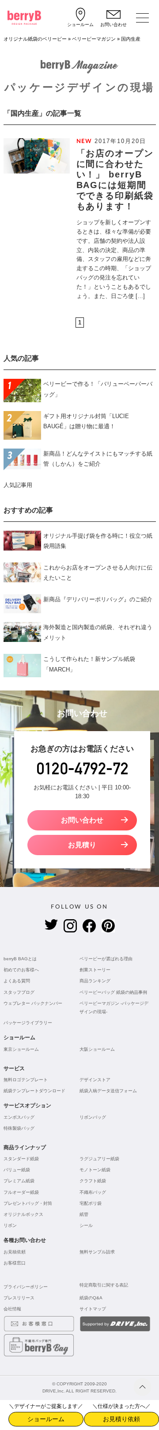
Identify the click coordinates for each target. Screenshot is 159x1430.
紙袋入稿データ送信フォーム (108, 1090)
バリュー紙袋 (17, 1169)
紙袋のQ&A (91, 1297)
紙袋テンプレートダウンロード (34, 1090)
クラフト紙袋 (93, 1180)
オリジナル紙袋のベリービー (35, 39)
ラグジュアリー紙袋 (99, 1158)
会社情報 (12, 1308)
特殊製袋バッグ (19, 1128)
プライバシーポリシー (26, 1286)
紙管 (84, 1214)
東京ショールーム (21, 1049)
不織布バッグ (93, 1192)
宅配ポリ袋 (91, 1203)
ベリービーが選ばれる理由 (106, 958)
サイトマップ (93, 1308)
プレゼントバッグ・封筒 (28, 1203)
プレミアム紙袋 (19, 1180)
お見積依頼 (15, 1251)
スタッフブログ (19, 992)
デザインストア (95, 1079)
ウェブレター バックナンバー (33, 1003)
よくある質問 (17, 980)
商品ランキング (95, 980)
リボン (10, 1225)
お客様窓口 (15, 1262)
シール (86, 1225)
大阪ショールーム (97, 1049)
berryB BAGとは (20, 958)
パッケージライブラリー (28, 1022)
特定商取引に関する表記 (104, 1285)
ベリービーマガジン (94, 39)
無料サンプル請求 (97, 1251)
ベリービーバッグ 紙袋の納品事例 (113, 992)
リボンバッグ (93, 1117)
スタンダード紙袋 (21, 1158)
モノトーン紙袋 (95, 1169)
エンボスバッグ (19, 1117)
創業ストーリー (95, 969)
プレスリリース (19, 1297)
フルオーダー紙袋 (21, 1192)
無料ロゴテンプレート (26, 1079)
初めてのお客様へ (21, 969)
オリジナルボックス (23, 1214)
